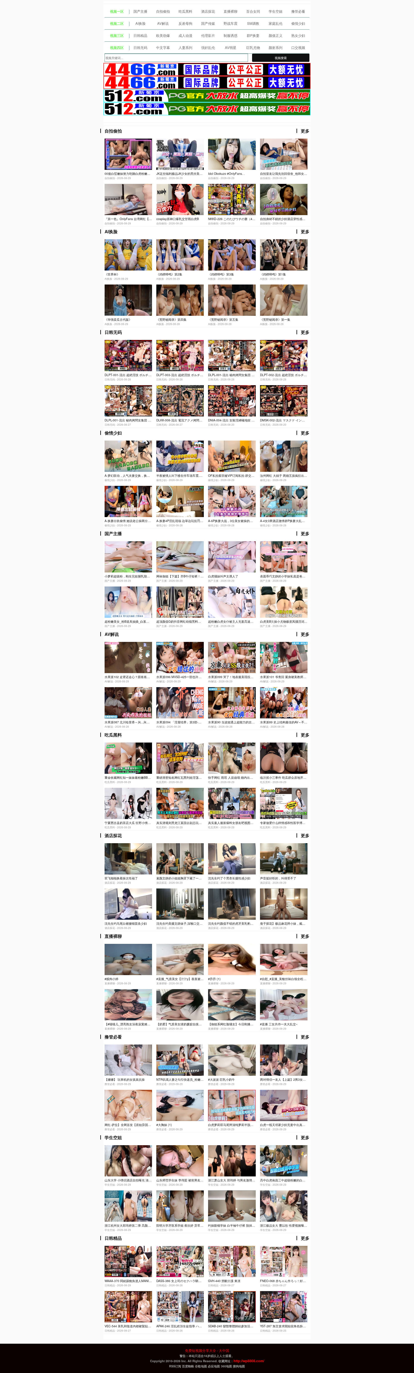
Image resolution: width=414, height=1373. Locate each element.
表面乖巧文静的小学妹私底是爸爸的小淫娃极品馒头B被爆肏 (300, 576)
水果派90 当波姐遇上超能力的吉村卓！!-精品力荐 (241, 722)
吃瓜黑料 (185, 11)
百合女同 (253, 11)
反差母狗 (185, 23)
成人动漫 (185, 35)
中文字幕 (163, 47)
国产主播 (140, 11)
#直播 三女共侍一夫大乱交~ (279, 1024)
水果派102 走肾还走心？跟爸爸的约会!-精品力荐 (137, 677)
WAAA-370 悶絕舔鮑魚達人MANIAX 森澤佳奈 (135, 1281)
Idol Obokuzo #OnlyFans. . (226, 173)
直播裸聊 (230, 11)
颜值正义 (275, 35)
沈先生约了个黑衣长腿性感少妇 (229, 878)
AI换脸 (140, 23)
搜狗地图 (239, 1366)
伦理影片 (208, 35)
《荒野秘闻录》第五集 (223, 319)
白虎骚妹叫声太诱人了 (223, 576)
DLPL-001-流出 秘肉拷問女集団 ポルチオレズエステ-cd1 (143, 420)
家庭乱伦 (275, 23)
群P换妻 (253, 35)
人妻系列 (185, 47)
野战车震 (230, 23)
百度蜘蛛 (188, 1366)
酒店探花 (208, 11)
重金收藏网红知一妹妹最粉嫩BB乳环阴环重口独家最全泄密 (144, 777)
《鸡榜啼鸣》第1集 (273, 274)
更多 (305, 131)
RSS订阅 (175, 1366)
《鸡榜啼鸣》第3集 (221, 274)
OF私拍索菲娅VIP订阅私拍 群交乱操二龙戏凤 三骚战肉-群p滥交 (251, 475)
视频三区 (117, 35)
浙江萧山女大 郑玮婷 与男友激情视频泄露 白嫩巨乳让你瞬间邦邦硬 (253, 1180)
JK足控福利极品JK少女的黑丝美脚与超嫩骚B (186, 173)
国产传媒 (208, 23)
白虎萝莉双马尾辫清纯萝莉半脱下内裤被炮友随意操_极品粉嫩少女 (252, 1125)
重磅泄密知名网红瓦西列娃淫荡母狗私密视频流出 (189, 777)
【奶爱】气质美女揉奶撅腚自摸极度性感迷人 (186, 1024)
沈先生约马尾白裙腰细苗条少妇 (126, 923)
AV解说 (163, 23)
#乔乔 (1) (214, 979)
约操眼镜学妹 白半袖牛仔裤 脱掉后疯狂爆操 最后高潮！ (245, 1225)
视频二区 (117, 23)
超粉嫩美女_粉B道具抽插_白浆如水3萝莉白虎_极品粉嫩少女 (145, 621)
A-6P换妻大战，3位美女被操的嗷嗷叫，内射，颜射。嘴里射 (248, 521)
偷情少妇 (298, 23)
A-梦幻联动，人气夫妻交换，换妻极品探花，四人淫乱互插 (144, 475)
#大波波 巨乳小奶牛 (221, 1079)
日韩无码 (140, 47)
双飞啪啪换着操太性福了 (121, 878)
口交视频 (298, 47)
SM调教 (253, 23)
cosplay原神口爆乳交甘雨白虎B (177, 219)
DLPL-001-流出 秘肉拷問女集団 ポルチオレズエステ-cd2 (246, 375)
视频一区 (117, 11)
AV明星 (230, 47)
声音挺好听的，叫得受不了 (278, 878)
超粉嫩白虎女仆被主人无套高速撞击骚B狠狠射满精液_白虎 (247, 621)
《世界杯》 (112, 274)
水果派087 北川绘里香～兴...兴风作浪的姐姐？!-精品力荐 (143, 722)
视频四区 (117, 47)
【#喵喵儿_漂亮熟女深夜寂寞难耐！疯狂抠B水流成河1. (142, 1024)
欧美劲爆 (163, 35)
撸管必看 (298, 11)
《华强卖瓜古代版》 (118, 319)
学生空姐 (275, 11)
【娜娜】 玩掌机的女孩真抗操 (125, 1079)
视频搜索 (281, 58)
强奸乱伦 (208, 47)
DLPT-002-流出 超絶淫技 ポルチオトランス (289, 375)
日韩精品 (140, 35)
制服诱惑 (230, 35)
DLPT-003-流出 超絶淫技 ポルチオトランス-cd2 (188, 375)
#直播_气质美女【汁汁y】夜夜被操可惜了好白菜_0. (191, 979)
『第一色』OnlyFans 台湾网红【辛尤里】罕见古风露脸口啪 (145, 219)
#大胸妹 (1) (164, 1125)
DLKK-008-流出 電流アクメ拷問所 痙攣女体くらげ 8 (191, 420)
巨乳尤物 (253, 47)
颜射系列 (275, 47)
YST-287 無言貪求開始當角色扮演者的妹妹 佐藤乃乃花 (297, 1326)
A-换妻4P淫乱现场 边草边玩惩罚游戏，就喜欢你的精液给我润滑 (199, 521)
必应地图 (214, 1366)
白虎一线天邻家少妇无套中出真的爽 (284, 1125)
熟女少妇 (298, 35)
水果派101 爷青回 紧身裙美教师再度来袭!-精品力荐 (294, 677)
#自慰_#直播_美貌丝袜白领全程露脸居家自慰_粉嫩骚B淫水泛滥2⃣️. (305, 979)
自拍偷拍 (163, 11)
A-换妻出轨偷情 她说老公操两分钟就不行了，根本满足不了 (144, 521)
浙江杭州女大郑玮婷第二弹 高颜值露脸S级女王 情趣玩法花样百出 (149, 1225)
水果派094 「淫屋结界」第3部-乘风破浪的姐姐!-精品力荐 (195, 722)
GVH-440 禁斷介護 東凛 (224, 1281)
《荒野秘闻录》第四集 (171, 319)
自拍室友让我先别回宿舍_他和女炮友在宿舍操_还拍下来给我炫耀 (304, 173)
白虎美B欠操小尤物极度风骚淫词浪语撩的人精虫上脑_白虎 (299, 621)
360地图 (226, 1366)
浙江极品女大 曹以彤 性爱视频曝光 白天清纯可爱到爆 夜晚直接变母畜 (307, 1225)
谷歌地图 (201, 1366)
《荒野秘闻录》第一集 (275, 319)
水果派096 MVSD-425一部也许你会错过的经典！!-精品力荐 (196, 677)
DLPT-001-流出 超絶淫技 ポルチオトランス (134, 375)
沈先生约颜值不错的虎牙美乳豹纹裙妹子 (235, 923)
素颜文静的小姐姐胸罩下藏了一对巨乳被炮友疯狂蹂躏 (192, 878)
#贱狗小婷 (111, 979)
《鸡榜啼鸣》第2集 (169, 274)
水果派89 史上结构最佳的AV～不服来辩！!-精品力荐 (295, 722)
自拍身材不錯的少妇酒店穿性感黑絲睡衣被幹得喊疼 (294, 219)
